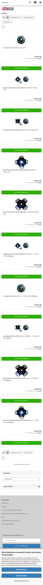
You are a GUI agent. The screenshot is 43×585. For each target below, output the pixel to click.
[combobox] (16, 18)
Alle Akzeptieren (21, 569)
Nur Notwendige (21, 575)
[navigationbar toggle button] (40, 2)
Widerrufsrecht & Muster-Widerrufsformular (14, 513)
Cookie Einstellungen (8, 524)
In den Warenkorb (21, 68)
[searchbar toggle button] (30, 2)
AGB (3, 517)
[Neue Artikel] (39, 486)
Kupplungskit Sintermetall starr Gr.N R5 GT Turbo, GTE (20, 130)
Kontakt (4, 506)
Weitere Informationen (21, 581)
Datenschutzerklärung (33, 565)
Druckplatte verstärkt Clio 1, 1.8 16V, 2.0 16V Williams (20, 296)
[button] (4, 18)
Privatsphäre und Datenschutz (10, 520)
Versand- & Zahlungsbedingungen (12, 510)
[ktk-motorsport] (4, 2)
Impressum (5, 503)
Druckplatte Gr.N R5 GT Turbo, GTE (14, 48)
